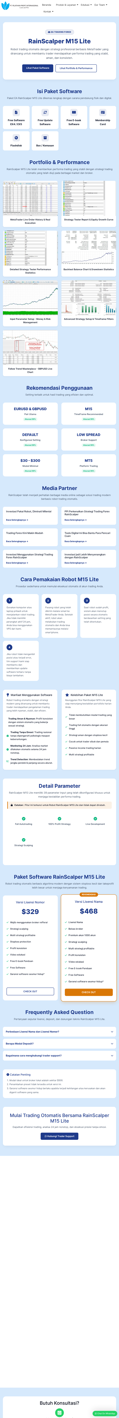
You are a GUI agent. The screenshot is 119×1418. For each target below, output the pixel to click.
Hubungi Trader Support (60, 1136)
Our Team (99, 4)
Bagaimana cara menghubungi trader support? (34, 1055)
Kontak (47, 11)
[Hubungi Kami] (59, 1412)
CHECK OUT (30, 991)
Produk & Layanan (66, 4)
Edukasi (85, 4)
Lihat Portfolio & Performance (76, 68)
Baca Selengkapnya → (17, 520)
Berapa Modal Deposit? (20, 1043)
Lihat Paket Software (37, 67)
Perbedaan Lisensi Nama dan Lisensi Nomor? (32, 1031)
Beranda (46, 4)
